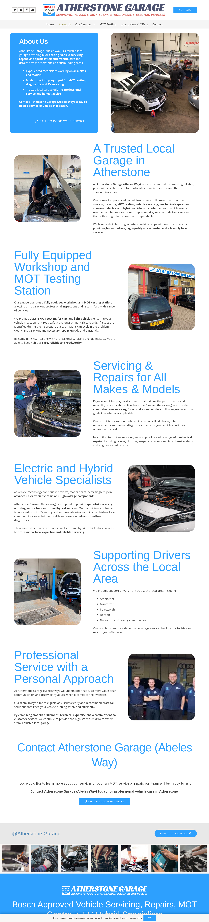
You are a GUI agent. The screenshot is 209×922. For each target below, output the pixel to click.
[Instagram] (26, 10)
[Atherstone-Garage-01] (104, 10)
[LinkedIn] (14, 10)
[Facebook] (20, 10)
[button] (94, 24)
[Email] (33, 10)
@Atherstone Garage (36, 833)
